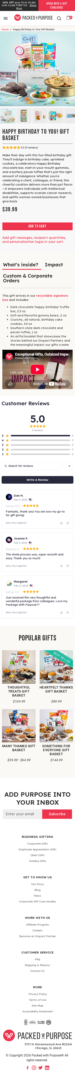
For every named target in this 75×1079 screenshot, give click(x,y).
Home (5, 29)
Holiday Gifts (37, 861)
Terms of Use (37, 999)
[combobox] (69, 466)
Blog (37, 889)
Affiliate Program (37, 924)
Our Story (37, 884)
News (37, 895)
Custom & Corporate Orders (27, 278)
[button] (36, 436)
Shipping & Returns (37, 965)
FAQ (37, 959)
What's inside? (20, 265)
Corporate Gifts (37, 843)
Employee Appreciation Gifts (37, 849)
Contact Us (37, 970)
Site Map (37, 1005)
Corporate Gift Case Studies (37, 901)
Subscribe (57, 814)
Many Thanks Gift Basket (18, 748)
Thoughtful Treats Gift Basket (18, 691)
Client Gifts (37, 855)
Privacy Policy (37, 994)
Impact (54, 265)
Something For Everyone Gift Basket (56, 750)
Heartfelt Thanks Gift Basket (56, 689)
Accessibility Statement (37, 1011)
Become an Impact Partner (37, 936)
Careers (37, 930)
